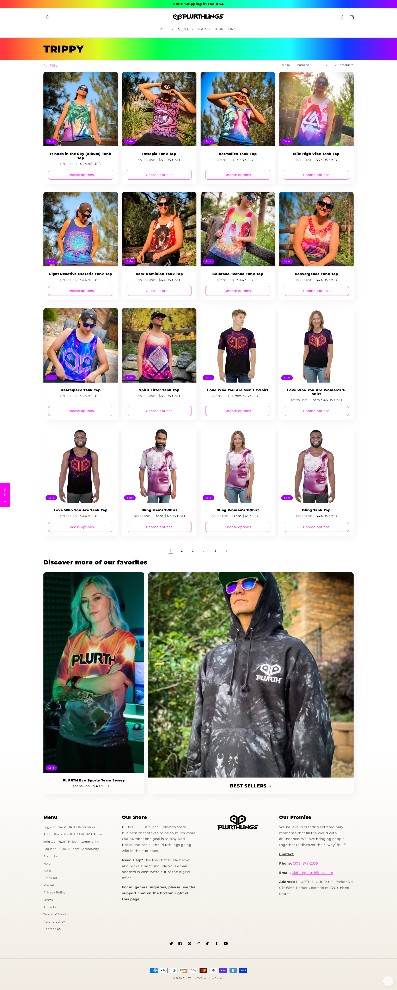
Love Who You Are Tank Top (81, 510)
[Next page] (226, 550)
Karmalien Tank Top (238, 154)
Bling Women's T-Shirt (237, 510)
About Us (50, 856)
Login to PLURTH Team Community (71, 849)
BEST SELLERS (248, 785)
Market (48, 885)
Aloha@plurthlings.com (312, 873)
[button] (48, 17)
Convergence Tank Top (316, 274)
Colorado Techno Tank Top (237, 274)
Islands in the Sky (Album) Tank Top (80, 156)
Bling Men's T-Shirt (159, 510)
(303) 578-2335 (305, 863)
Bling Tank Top (316, 510)
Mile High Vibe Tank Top (316, 154)
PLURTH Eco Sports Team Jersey (94, 780)
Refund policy (54, 921)
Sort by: (285, 65)
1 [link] (170, 551)
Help (46, 863)
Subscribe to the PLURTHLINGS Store (72, 834)
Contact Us (52, 929)
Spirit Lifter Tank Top (159, 390)
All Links (49, 907)
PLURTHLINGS (191, 978)
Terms (48, 900)
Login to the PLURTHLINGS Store (69, 827)
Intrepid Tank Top (159, 154)
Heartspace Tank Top (81, 390)
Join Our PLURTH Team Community (71, 841)
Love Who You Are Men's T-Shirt (237, 390)
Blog (47, 871)
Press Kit (50, 878)
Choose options (80, 175)
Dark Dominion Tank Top (159, 274)
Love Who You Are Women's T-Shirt (316, 392)
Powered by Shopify (212, 978)
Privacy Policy (54, 892)
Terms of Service (56, 914)
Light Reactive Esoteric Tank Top (80, 274)
